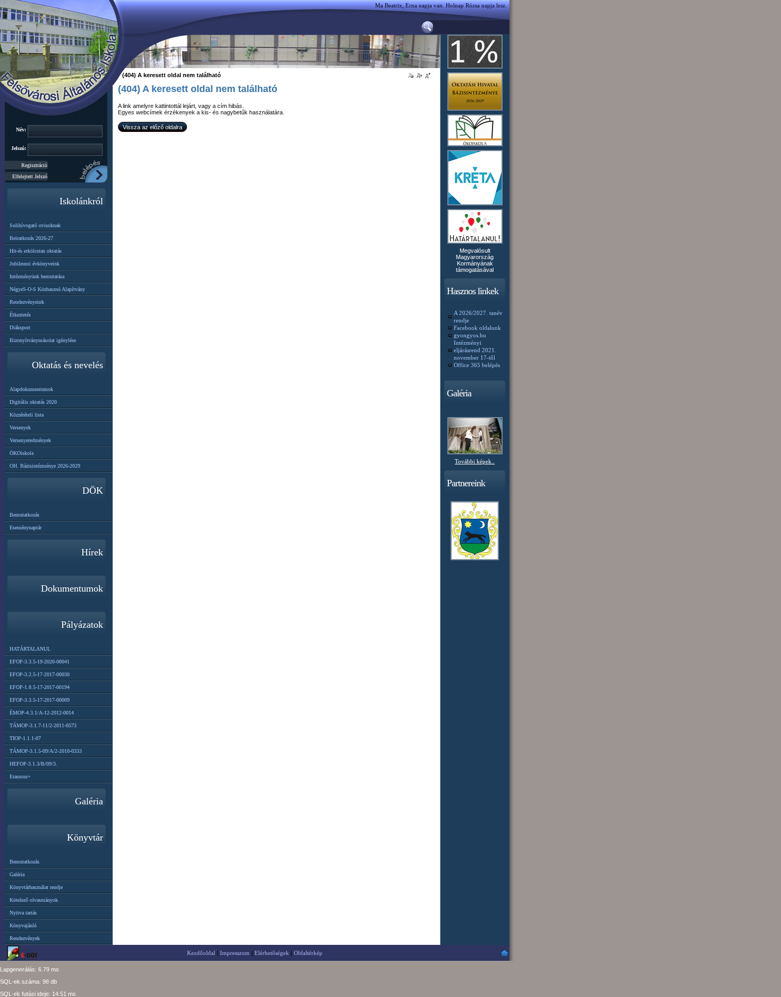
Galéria (17, 874)
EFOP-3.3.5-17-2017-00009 (40, 700)
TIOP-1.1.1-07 (25, 738)
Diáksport (20, 327)
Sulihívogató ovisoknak (35, 225)
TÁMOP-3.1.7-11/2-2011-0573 (43, 725)
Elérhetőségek (271, 953)
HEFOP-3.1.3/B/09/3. (33, 764)
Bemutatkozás (24, 515)
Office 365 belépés (477, 365)
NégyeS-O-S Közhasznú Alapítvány (47, 289)
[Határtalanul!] (475, 244)
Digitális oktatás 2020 (33, 402)
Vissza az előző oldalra (152, 127)
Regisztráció (34, 165)
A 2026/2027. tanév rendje (478, 316)
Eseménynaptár (25, 527)
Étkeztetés (20, 315)
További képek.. (475, 461)
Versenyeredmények (30, 440)
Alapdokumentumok (31, 389)
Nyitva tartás (23, 913)
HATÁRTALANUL (30, 649)
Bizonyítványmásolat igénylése (43, 340)
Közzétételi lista (27, 415)
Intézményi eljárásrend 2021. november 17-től (475, 350)
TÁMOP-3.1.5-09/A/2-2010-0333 (46, 751)
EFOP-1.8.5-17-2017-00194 (40, 687)
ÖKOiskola (21, 453)
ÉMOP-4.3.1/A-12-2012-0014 (42, 713)
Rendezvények (25, 938)
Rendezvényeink (27, 302)
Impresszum (235, 953)
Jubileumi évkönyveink (35, 264)
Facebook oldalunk (477, 328)
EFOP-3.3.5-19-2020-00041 (40, 661)
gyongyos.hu (470, 335)
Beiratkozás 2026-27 (31, 238)
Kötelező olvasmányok (34, 900)
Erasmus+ (20, 776)
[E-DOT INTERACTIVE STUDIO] (24, 953)
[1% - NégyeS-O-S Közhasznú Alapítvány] (475, 69)
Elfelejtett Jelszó (29, 176)
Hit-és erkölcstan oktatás (36, 251)
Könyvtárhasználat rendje (36, 887)
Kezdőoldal (201, 953)
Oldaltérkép (308, 953)
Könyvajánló (23, 925)
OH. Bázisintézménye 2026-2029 (45, 466)
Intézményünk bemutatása (37, 276)
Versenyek (20, 427)
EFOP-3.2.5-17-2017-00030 (40, 674)
